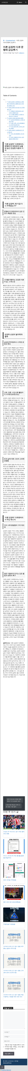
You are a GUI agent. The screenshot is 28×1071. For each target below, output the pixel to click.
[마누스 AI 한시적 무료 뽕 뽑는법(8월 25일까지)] (14, 852)
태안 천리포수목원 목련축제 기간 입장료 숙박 (14, 800)
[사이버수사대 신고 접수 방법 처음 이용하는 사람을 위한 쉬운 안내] (14, 991)
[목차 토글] (4, 100)
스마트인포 (5, 2)
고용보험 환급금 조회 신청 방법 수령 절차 (13, 806)
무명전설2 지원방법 (9, 924)
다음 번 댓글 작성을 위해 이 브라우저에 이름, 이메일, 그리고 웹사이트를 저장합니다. (14, 1047)
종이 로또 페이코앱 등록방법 (11, 902)
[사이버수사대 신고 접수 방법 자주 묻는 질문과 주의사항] (14, 943)
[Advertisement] (14, 22)
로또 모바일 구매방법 (9, 880)
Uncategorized (10, 40)
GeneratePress (7, 1063)
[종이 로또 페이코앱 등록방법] (14, 899)
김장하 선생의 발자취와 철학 (15, 118)
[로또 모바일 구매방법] (14, 876)
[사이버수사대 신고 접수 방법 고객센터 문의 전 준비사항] (14, 967)
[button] (26, 2)
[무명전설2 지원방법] (14, 921)
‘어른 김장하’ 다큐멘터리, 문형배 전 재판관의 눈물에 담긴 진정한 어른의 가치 (15, 103)
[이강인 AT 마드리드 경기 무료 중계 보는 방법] (14, 828)
